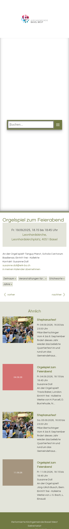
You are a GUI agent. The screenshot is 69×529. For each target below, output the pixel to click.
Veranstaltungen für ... (32, 278)
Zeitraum (8, 278)
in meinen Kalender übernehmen (21, 269)
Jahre (6, 284)
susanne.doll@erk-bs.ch (16, 265)
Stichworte (56, 278)
